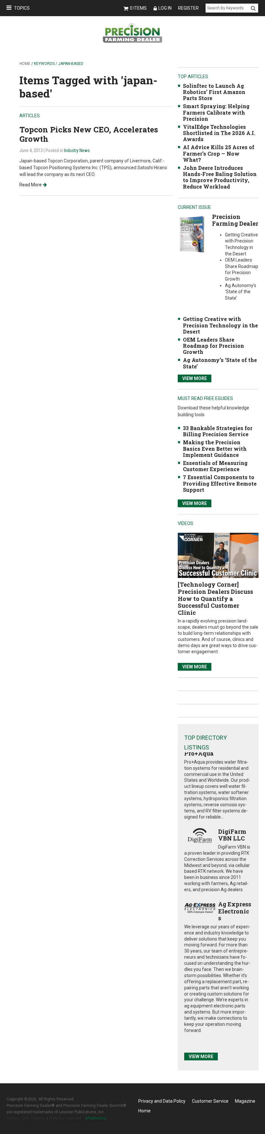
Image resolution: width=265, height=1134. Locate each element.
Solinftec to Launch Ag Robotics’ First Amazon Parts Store (214, 91)
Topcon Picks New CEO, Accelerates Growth (88, 134)
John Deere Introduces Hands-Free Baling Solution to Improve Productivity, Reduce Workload (220, 177)
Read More (30, 184)
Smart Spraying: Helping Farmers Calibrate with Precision (216, 112)
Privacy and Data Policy (162, 1101)
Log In (165, 8)
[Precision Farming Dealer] (192, 234)
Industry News (77, 150)
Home (24, 63)
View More (194, 378)
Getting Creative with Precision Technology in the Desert (220, 325)
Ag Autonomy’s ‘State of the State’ (220, 362)
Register (188, 8)
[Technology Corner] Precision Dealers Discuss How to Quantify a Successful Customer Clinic (215, 598)
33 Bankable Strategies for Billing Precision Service (217, 431)
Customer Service (210, 1101)
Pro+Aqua (199, 753)
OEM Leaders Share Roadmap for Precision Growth (213, 345)
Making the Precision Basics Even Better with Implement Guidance (215, 448)
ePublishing (95, 1118)
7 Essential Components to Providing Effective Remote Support (220, 483)
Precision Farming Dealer (235, 220)
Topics (22, 8)
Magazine (245, 1101)
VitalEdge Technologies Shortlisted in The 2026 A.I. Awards (219, 132)
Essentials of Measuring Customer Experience (215, 465)
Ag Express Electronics (234, 911)
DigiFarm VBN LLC (232, 835)
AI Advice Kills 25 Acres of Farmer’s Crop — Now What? (218, 153)
